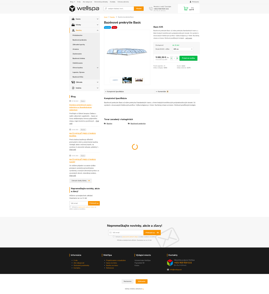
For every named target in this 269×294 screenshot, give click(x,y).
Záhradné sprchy (79, 45)
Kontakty (112, 2)
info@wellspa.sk (176, 270)
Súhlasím (141, 281)
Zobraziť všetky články (79, 181)
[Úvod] (85, 8)
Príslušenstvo (77, 35)
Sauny (78, 19)
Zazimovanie (77, 54)
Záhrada (79, 82)
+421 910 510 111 (161, 9)
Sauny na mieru (111, 263)
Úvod (105, 17)
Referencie (110, 268)
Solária (78, 88)
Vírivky (78, 25)
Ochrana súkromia (123, 2)
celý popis (188, 38)
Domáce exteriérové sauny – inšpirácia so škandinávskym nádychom (80, 107)
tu (143, 289)
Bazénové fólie (78, 77)
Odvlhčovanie (77, 63)
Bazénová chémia (79, 58)
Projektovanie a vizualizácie (116, 260)
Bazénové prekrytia (79, 40)
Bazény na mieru (112, 265)
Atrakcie (76, 49)
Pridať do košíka (188, 58)
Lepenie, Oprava (78, 72)
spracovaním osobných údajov (86, 207)
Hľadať (138, 8)
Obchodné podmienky (101, 2)
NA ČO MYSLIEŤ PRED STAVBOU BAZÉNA (82, 134)
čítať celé (72, 150)
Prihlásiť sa (93, 203)
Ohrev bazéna (78, 68)
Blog (71, 2)
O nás (79, 2)
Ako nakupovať (87, 2)
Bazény (79, 30)
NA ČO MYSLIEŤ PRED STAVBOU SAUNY (82, 160)
